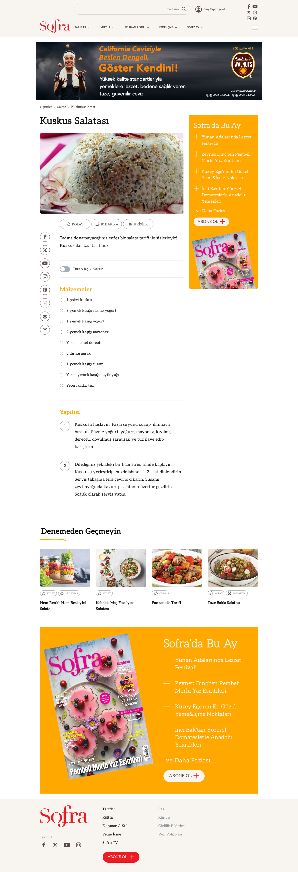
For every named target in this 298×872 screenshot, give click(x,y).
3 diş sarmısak (78, 354)
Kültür (107, 817)
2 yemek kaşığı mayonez (87, 332)
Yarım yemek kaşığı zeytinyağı (92, 375)
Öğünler (46, 107)
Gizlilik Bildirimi (171, 826)
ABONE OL (207, 221)
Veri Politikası (170, 834)
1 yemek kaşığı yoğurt (85, 322)
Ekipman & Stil (114, 826)
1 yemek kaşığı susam (85, 364)
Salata (61, 107)
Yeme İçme (111, 834)
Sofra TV (110, 843)
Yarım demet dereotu (84, 343)
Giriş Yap (209, 9)
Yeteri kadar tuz (80, 386)
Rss (161, 809)
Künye (164, 817)
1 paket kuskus (79, 300)
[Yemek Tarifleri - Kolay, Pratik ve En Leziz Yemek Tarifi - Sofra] (55, 26)
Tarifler (108, 809)
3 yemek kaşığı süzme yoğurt (91, 311)
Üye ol (221, 9)
